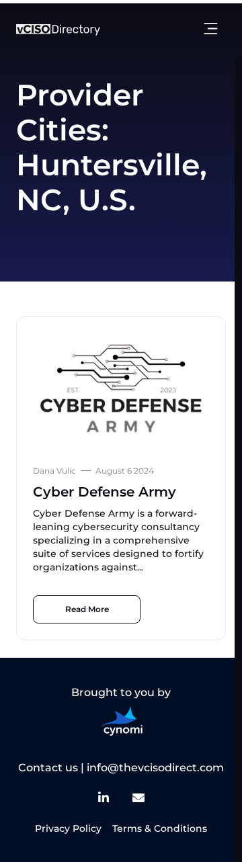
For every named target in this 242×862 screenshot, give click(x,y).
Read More (87, 609)
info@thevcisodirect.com (155, 767)
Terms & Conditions (159, 828)
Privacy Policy (68, 828)
